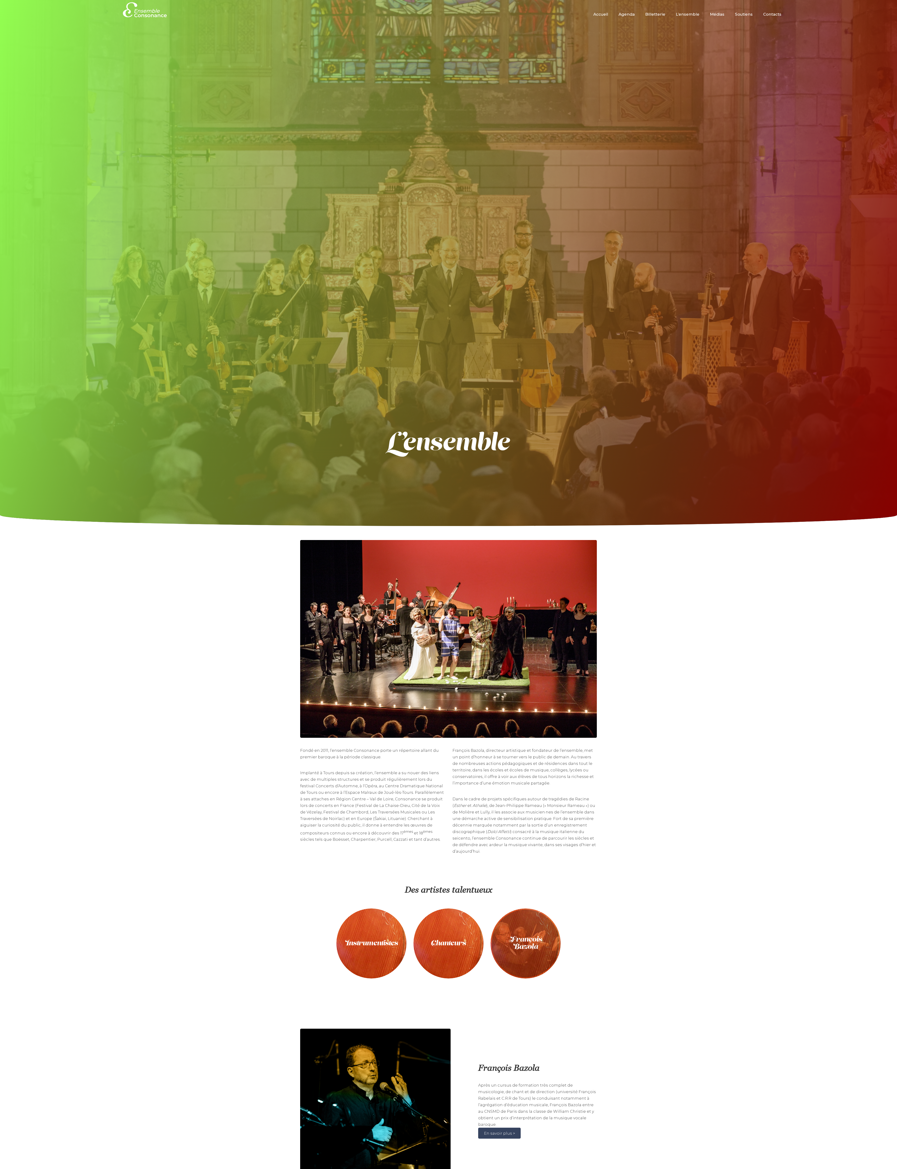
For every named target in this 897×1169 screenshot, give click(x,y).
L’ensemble (687, 14)
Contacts (772, 14)
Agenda (627, 14)
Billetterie (655, 14)
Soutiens (744, 14)
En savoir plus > (499, 1133)
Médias (717, 14)
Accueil (600, 14)
